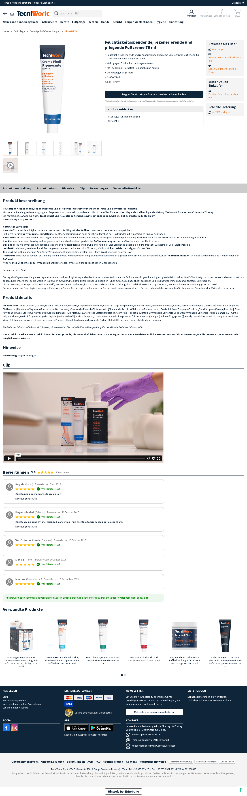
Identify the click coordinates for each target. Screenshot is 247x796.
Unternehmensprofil (25, 761)
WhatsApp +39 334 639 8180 (146, 734)
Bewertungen (99, 188)
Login (5, 696)
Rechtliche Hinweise (152, 761)
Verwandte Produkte (126, 188)
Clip (82, 188)
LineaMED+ (71, 31)
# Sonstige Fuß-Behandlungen (124, 116)
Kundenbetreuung (22, 2)
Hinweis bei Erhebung (123, 791)
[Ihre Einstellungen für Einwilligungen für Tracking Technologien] (240, 789)
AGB (90, 761)
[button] (122, 675)
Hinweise (68, 188)
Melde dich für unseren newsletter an (154, 712)
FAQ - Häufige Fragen (109, 761)
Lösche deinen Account (15, 707)
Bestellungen (76, 761)
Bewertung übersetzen (26, 498)
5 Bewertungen (62, 472)
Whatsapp (217, 49)
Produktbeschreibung (17, 188)
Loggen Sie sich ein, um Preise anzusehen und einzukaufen (154, 94)
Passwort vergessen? (14, 700)
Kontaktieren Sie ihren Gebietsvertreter (153, 745)
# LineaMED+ (114, 121)
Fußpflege (19, 31)
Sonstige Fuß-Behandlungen (45, 31)
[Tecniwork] (12, 13)
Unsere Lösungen (44, 2)
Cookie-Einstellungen (206, 761)
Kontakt (131, 761)
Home (6, 2)
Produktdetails (47, 188)
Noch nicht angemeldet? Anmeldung (22, 704)
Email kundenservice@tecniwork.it (150, 740)
